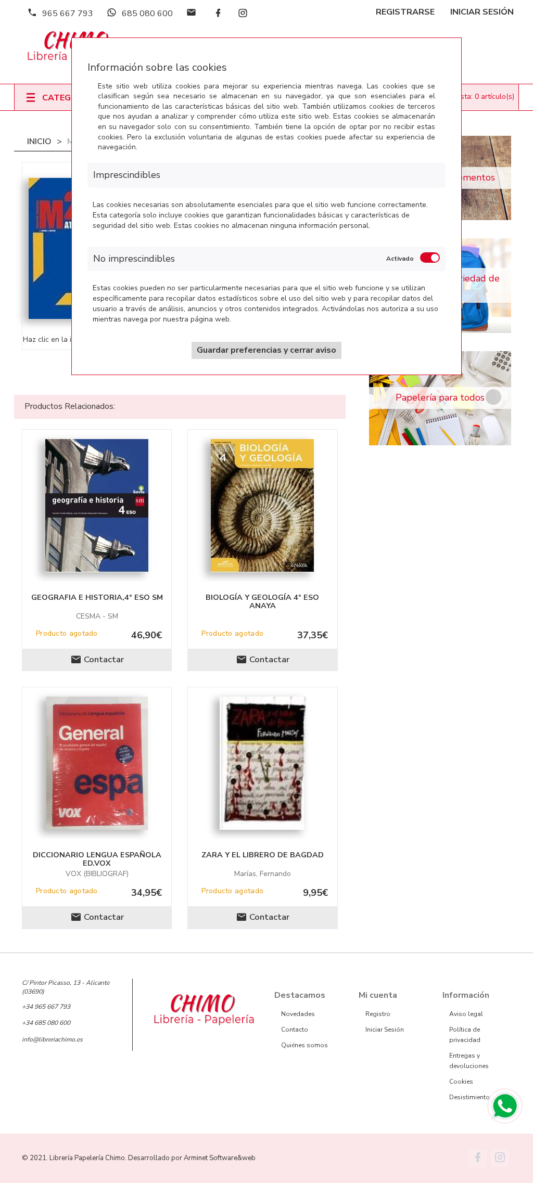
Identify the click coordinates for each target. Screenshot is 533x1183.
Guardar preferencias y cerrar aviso (266, 350)
